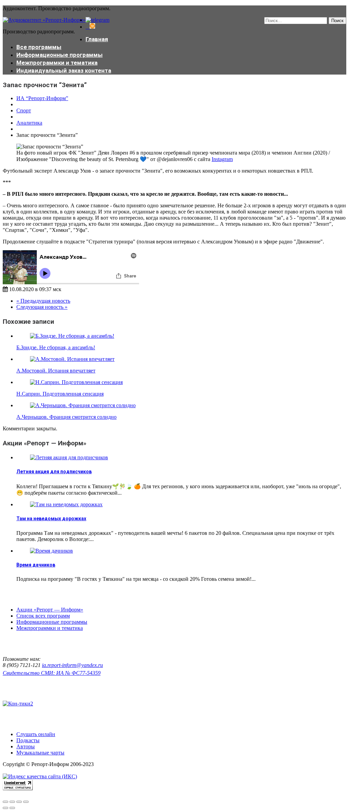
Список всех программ (43, 616)
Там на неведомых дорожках (51, 518)
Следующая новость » (41, 307)
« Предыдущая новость (43, 301)
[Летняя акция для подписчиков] (69, 457)
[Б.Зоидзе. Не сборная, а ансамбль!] (72, 336)
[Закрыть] (5, 802)
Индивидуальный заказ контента (63, 70)
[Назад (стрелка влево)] (5, 808)
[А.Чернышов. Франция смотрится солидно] (83, 405)
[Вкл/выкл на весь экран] (19, 802)
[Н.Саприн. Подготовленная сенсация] (76, 382)
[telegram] (97, 20)
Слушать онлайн (35, 734)
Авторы (25, 746)
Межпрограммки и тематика (56, 62)
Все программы (38, 47)
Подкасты (28, 740)
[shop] (90, 27)
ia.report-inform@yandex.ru (72, 665)
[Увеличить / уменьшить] (26, 802)
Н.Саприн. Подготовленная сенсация (60, 394)
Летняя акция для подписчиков (54, 471)
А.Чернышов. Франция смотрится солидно (66, 417)
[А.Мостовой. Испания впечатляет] (72, 359)
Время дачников (35, 565)
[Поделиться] (12, 802)
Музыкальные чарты (40, 752)
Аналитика (29, 123)
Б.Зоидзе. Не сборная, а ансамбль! (55, 347)
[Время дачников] (51, 551)
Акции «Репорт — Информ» (49, 609)
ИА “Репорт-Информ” (42, 98)
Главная (97, 39)
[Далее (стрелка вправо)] (12, 808)
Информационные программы (59, 54)
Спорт (23, 110)
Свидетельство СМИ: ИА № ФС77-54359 (52, 673)
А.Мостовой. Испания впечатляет (55, 370)
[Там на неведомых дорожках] (66, 504)
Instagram (222, 159)
